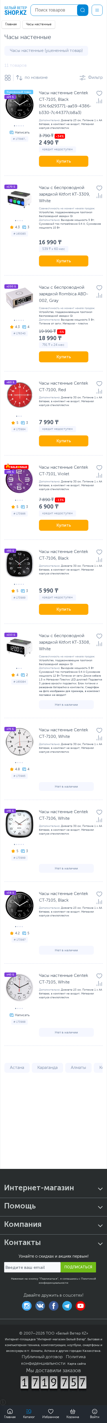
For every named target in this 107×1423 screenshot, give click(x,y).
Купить (64, 161)
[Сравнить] (99, 101)
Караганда (47, 1068)
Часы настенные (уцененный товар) (46, 51)
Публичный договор (42, 1357)
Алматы (78, 1068)
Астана (17, 1068)
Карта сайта (76, 1364)
